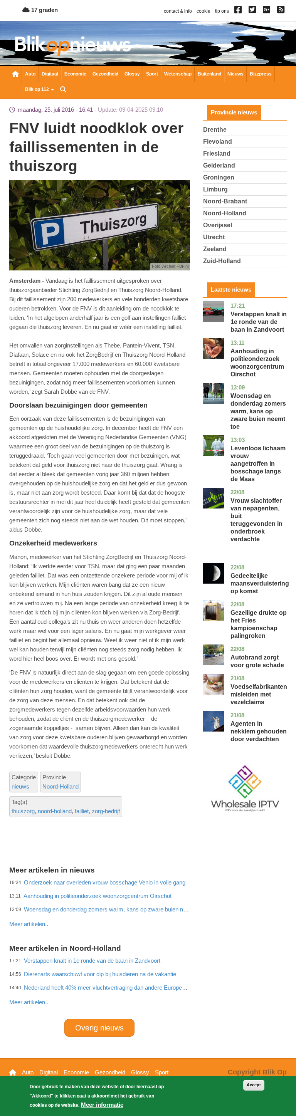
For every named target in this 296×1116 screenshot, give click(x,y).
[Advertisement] (149, 907)
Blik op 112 (37, 89)
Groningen (218, 177)
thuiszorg (23, 811)
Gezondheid (105, 74)
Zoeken (63, 90)
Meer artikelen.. (28, 1002)
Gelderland (219, 165)
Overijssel (217, 225)
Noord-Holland (60, 786)
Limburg (215, 189)
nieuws (20, 786)
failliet (82, 811)
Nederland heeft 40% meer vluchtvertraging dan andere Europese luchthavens (122, 987)
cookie (203, 11)
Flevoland (217, 141)
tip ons (222, 11)
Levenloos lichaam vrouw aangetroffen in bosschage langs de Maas (258, 463)
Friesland (216, 153)
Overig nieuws (99, 1028)
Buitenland (209, 74)
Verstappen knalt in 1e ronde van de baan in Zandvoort (258, 322)
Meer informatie (102, 1104)
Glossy (132, 74)
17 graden (44, 10)
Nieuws (235, 74)
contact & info (178, 11)
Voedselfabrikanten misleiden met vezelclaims (258, 694)
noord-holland (55, 811)
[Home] (73, 45)
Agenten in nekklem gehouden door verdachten (258, 731)
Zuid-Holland (222, 261)
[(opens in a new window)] (239, 11)
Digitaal (50, 74)
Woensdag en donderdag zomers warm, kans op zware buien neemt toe (258, 411)
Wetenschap (178, 74)
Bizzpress (261, 74)
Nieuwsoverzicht (15, 74)
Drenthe (215, 129)
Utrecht (214, 237)
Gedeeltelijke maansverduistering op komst (259, 583)
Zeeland (215, 249)
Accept (254, 1084)
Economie (75, 74)
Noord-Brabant (225, 201)
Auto (30, 74)
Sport (152, 74)
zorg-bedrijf (106, 811)
